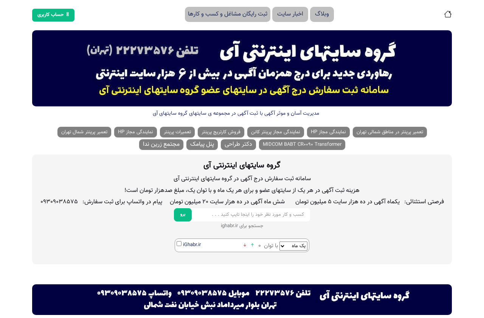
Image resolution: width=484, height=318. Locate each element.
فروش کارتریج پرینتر (221, 132)
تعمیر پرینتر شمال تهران (84, 132)
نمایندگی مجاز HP (328, 132)
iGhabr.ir (192, 245)
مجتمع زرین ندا (161, 144)
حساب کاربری (50, 15)
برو (182, 214)
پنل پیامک (202, 144)
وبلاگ (322, 14)
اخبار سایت (290, 14)
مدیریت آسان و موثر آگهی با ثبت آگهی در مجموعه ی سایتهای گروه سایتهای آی (236, 113)
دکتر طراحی (238, 144)
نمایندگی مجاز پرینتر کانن (275, 132)
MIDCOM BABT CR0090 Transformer (302, 144)
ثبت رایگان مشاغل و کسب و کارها (227, 14)
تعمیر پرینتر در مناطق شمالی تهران (390, 132)
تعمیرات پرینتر (177, 132)
